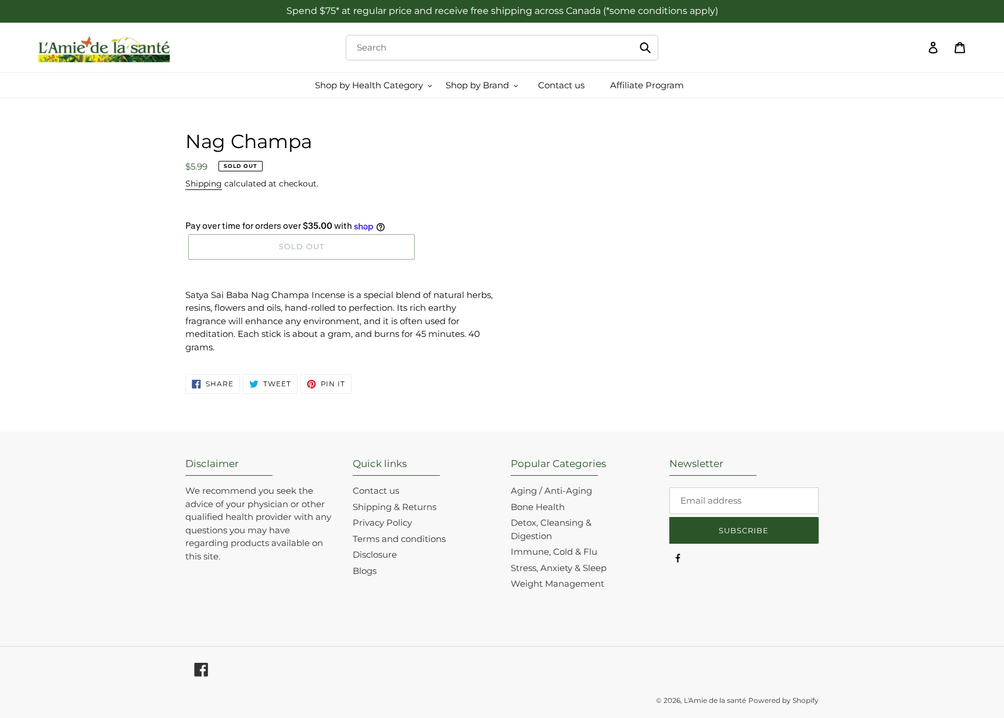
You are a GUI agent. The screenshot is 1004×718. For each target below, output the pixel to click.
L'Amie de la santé (715, 700)
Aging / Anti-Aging (551, 490)
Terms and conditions (399, 538)
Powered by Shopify (783, 700)
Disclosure (375, 554)
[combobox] (502, 47)
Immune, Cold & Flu (554, 551)
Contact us (376, 490)
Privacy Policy (382, 522)
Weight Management (557, 583)
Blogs (364, 570)
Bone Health (538, 506)
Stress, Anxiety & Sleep (559, 567)
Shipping (203, 183)
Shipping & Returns (394, 506)
